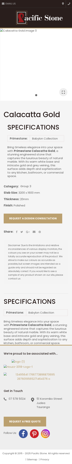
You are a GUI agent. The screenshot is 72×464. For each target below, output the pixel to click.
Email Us (11, 3)
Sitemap (32, 459)
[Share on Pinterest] (40, 232)
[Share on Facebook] (16, 232)
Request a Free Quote (25, 421)
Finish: (8, 205)
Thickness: (11, 199)
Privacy (44, 459)
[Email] (34, 232)
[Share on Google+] (28, 232)
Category (11, 186)
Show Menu (5, 18)
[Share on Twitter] (21, 232)
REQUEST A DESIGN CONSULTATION (33, 218)
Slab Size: (11, 193)
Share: (8, 232)
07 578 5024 (17, 399)
